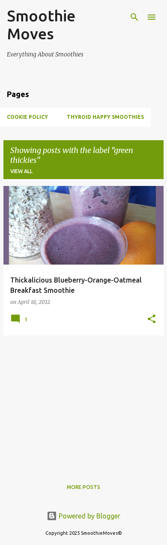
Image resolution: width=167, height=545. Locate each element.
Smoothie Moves (41, 24)
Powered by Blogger (88, 516)
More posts (83, 487)
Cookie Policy (27, 117)
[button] (151, 319)
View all (21, 171)
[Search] (134, 17)
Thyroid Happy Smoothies (105, 117)
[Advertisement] (83, 402)
